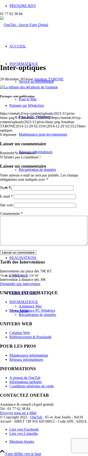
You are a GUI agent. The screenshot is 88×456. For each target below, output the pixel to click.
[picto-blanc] (24, 25)
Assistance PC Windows (37, 310)
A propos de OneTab (24, 378)
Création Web (19, 333)
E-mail (6, 196)
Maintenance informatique (28, 355)
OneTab (36, 417)
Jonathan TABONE (49, 79)
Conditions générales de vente (31, 386)
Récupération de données (37, 315)
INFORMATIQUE (23, 302)
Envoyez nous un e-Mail (18, 413)
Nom (5, 188)
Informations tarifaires (25, 382)
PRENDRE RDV (22, 6)
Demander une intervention (20, 284)
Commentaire (11, 214)
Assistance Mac (30, 306)
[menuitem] (48, 6)
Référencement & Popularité (30, 337)
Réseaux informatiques (26, 360)
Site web (6, 205)
